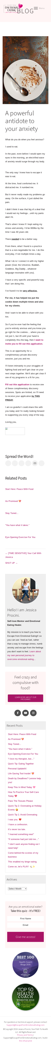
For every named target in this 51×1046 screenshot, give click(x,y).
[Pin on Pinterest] (28, 463)
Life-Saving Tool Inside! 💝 (21, 773)
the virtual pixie (25, 1040)
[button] (17, 713)
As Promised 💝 (13, 501)
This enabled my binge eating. (23, 861)
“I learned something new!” (21, 834)
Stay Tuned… (11, 513)
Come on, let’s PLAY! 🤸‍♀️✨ (21, 866)
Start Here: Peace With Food (19, 489)
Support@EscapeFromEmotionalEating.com (25, 1025)
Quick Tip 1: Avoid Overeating (22, 814)
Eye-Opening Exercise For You (20, 537)
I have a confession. (18, 824)
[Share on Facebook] (8, 463)
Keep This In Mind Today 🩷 (21, 787)
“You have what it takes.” (17, 525)
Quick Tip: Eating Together (21, 763)
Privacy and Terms (25, 1035)
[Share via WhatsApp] (41, 463)
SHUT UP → (11, 563)
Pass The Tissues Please (20, 801)
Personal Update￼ (17, 768)
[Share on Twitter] (15, 463)
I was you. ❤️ (14, 819)
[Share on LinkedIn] (21, 463)
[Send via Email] (35, 463)
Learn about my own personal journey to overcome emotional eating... (24, 655)
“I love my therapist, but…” (21, 759)
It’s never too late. (17, 829)
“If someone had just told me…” (23, 839)
